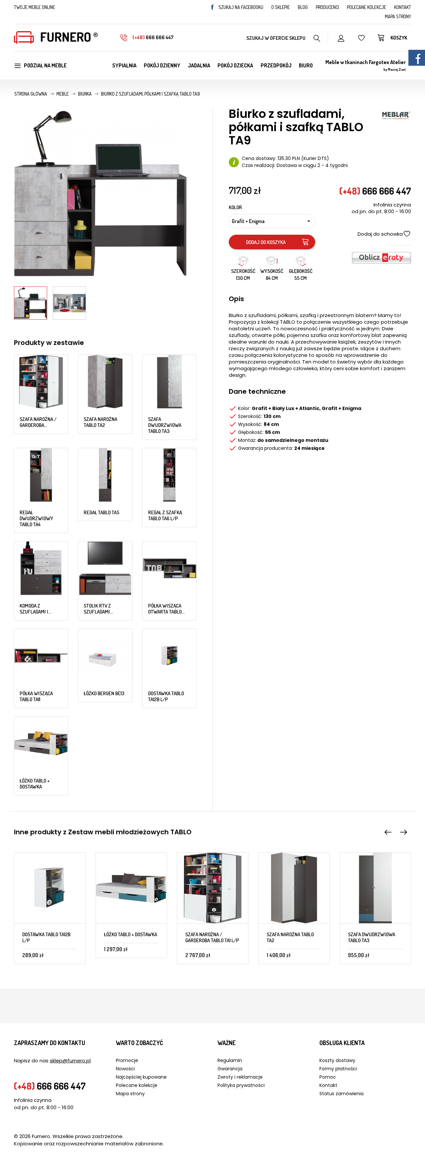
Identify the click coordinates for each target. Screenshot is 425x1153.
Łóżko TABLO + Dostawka (34, 784)
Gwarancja (229, 1068)
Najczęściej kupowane (141, 1077)
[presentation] (388, 832)
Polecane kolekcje (366, 7)
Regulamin (229, 1060)
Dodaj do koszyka (266, 242)
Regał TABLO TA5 (101, 512)
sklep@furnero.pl (70, 1060)
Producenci (327, 7)
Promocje (127, 1060)
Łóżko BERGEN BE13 (104, 693)
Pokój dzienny (162, 65)
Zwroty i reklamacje (240, 1077)
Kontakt (402, 7)
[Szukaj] (317, 37)
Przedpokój (276, 65)
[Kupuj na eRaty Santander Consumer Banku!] (381, 257)
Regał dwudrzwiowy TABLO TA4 (36, 518)
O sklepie (280, 7)
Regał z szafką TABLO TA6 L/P (165, 515)
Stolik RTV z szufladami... (98, 609)
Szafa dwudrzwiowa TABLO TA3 (164, 425)
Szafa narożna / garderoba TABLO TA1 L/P (212, 937)
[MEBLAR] (396, 114)
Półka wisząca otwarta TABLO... (166, 609)
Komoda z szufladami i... (35, 609)
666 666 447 (153, 37)
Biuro (306, 65)
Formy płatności (338, 1068)
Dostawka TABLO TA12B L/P (166, 696)
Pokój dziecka (235, 65)
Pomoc (327, 1077)
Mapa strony (398, 16)
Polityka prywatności (241, 1085)
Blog (303, 7)
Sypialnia (124, 65)
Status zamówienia (341, 1093)
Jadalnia (199, 65)
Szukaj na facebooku (240, 7)
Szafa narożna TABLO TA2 (100, 422)
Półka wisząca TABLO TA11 (36, 696)
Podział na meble (45, 65)
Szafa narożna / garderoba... (38, 422)
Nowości (125, 1068)
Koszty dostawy (337, 1060)
